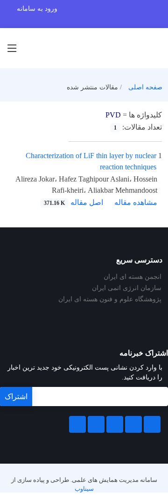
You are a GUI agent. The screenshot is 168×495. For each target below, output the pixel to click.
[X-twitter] (133, 424)
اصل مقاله (73, 202)
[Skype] (77, 424)
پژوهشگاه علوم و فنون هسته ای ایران (109, 299)
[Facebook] (152, 424)
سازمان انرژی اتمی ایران (126, 288)
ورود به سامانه (37, 8)
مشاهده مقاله (135, 202)
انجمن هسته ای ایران (132, 277)
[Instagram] (96, 424)
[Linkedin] (114, 424)
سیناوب (84, 489)
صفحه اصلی (145, 87)
